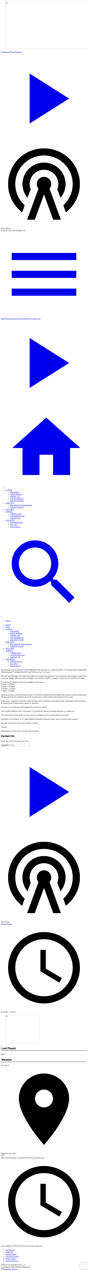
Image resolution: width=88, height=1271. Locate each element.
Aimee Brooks (6, 924)
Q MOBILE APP (15, 514)
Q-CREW (9, 490)
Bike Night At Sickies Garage (21, 505)
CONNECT (9, 512)
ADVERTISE (10, 520)
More (3, 1054)
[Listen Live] (44, 97)
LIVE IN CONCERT (17, 499)
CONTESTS (10, 503)
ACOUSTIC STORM (17, 501)
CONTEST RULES (16, 507)
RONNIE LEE (15, 496)
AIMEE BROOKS (16, 494)
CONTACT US (15, 518)
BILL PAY (13, 525)
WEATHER (10, 509)
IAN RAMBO (14, 492)
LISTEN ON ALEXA (17, 516)
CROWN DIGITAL (16, 522)
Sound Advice (15, 527)
